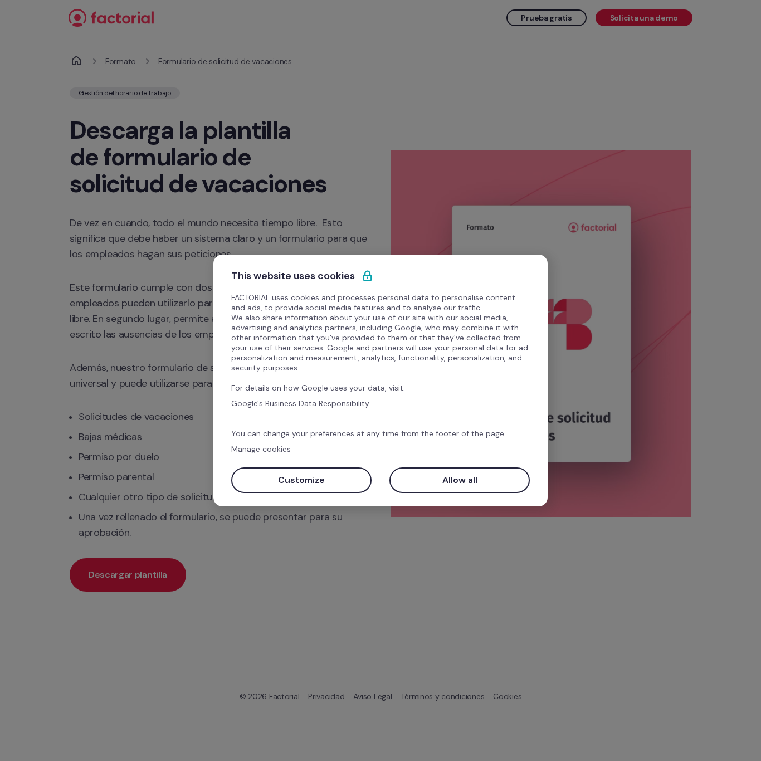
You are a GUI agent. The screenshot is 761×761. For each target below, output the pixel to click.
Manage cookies (261, 449)
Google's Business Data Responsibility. (300, 403)
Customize (301, 480)
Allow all (459, 480)
